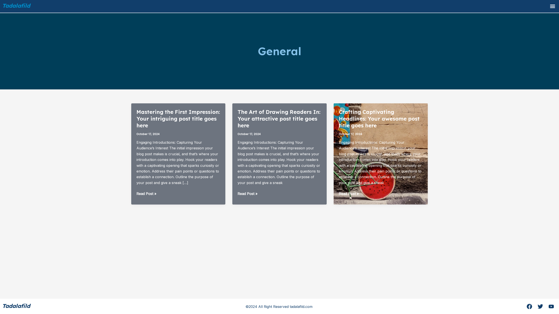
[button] (552, 6)
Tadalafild (16, 5)
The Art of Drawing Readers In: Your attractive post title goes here (279, 119)
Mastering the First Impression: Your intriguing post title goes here (178, 119)
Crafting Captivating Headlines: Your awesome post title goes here (379, 119)
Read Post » (146, 193)
